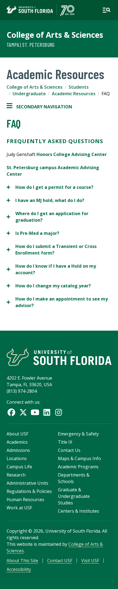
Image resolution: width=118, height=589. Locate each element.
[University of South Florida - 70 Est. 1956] (40, 10)
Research (16, 475)
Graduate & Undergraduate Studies (74, 496)
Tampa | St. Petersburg (31, 44)
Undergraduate (29, 94)
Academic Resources (73, 94)
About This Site (22, 561)
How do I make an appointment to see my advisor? (57, 302)
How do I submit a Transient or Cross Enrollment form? (52, 249)
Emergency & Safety (78, 434)
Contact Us (69, 450)
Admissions (18, 450)
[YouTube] (35, 412)
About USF (17, 434)
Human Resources (25, 499)
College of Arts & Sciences (55, 35)
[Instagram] (58, 412)
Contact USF (59, 561)
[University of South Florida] (59, 357)
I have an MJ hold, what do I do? (45, 200)
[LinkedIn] (47, 412)
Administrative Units (27, 483)
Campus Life (19, 467)
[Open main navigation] (106, 10)
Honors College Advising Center (71, 154)
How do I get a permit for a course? (50, 187)
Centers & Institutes (78, 511)
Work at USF (19, 508)
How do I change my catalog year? (49, 286)
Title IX (65, 442)
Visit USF (90, 561)
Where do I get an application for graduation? (47, 216)
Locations (17, 458)
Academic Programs (78, 467)
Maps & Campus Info (79, 458)
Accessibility (19, 569)
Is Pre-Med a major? (33, 233)
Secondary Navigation (39, 107)
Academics (17, 442)
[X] (23, 412)
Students (79, 87)
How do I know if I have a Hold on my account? (51, 269)
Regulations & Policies (29, 491)
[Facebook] (11, 412)
